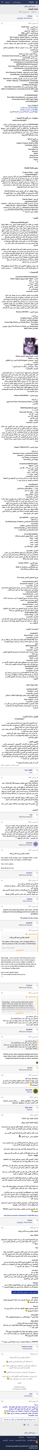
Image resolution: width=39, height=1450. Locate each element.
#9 (2, 1037)
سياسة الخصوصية (20, 1440)
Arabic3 (21, 1437)
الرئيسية (5, 1440)
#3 (2, 822)
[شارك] (4, 23)
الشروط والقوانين (32, 1440)
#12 (2, 1115)
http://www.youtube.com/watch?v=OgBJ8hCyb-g (21, 1215)
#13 (2, 1227)
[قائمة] (37, 2)
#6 (2, 906)
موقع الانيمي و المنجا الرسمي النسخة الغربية (24, 111)
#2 (2, 777)
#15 (2, 1401)
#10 (2, 1075)
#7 (2, 930)
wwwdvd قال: (32, 934)
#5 (2, 880)
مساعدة (11, 1440)
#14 (2, 1354)
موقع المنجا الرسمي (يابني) (29, 107)
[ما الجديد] (2, 2)
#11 (2, 1097)
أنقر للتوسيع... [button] (19, 950)
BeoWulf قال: (32, 997)
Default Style (31, 1437)
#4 (2, 850)
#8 (2, 993)
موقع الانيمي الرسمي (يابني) (29, 109)
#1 (2, 23)
